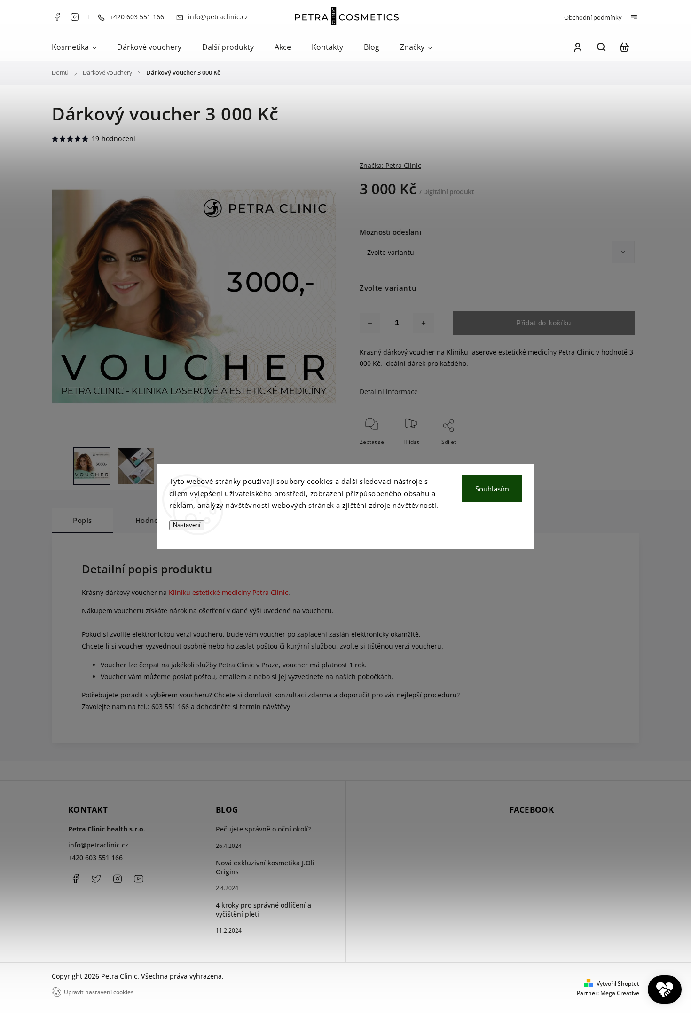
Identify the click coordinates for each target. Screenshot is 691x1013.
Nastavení (187, 525)
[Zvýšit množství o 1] (423, 323)
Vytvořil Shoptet (618, 984)
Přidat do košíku (543, 323)
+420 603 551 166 (95, 857)
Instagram (75, 17)
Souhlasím (492, 488)
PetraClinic (96, 878)
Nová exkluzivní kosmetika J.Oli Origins (265, 867)
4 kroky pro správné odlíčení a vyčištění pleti (263, 909)
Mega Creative (619, 993)
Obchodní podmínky (593, 17)
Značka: (390, 165)
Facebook (57, 17)
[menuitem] (79, 47)
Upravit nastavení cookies (98, 992)
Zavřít (605, 455)
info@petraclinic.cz (98, 844)
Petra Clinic (139, 878)
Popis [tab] (82, 520)
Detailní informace (389, 391)
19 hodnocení (113, 138)
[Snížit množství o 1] (370, 323)
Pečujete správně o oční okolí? (263, 828)
